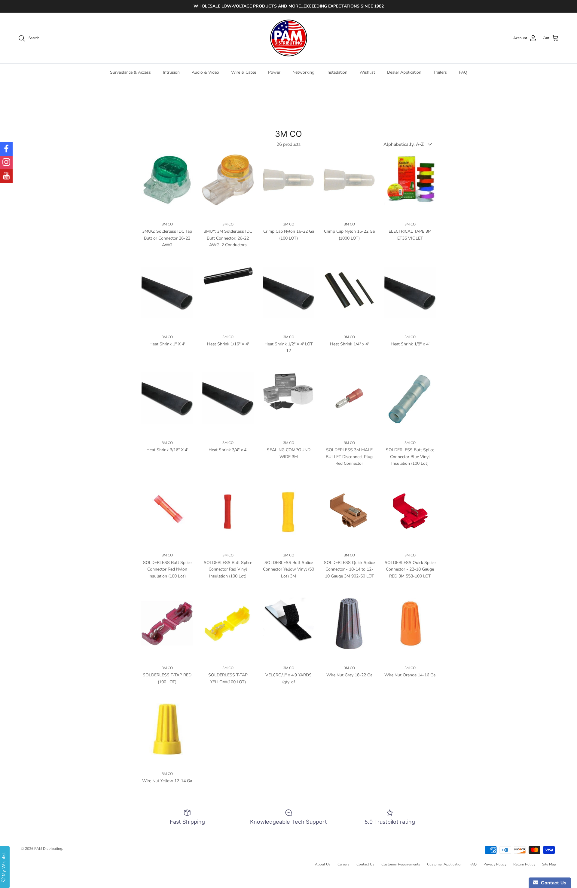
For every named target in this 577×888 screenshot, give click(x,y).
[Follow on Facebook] (6, 149)
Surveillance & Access (130, 72)
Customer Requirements (400, 864)
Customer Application (445, 864)
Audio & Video (205, 72)
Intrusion (171, 72)
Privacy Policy (495, 864)
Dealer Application (404, 72)
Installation (336, 72)
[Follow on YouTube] (6, 176)
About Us (323, 864)
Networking (303, 72)
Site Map (549, 864)
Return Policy (524, 864)
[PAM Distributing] (288, 38)
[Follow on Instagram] (6, 162)
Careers (343, 864)
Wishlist (367, 72)
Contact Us (365, 864)
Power (274, 72)
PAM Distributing (48, 848)
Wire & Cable (243, 72)
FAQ (463, 72)
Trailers (440, 72)
